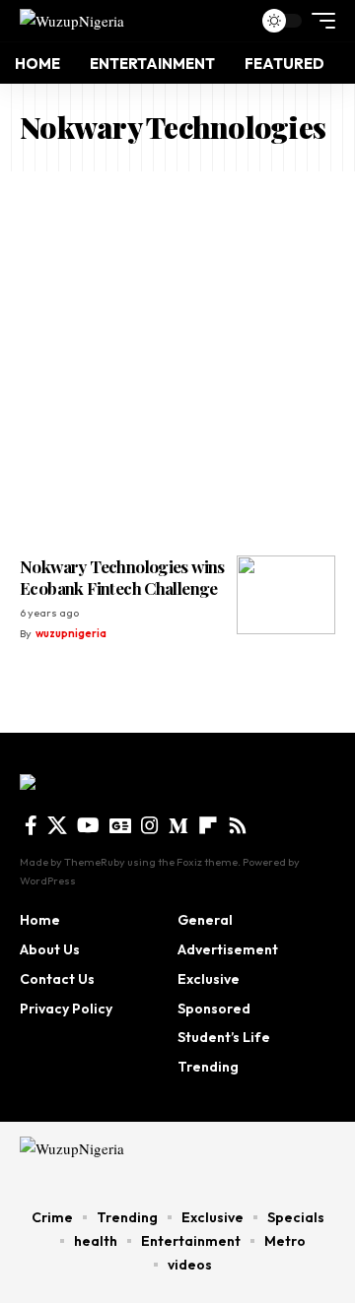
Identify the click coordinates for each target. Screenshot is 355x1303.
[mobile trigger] (318, 21)
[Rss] (237, 825)
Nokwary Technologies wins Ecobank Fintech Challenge (122, 577)
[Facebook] (31, 825)
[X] (57, 825)
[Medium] (178, 825)
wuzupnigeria (71, 633)
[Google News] (120, 825)
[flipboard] (208, 825)
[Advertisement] (177, 358)
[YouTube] (88, 825)
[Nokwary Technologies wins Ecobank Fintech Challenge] (286, 594)
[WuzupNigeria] (72, 20)
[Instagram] (150, 825)
